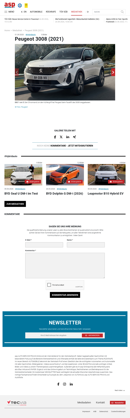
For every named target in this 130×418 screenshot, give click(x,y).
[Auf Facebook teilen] (55, 137)
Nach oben (119, 390)
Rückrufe (51, 12)
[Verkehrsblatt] (25, 5)
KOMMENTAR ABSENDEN (65, 295)
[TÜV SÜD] (19, 5)
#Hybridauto (31, 35)
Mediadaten (84, 402)
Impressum (86, 411)
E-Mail (27, 240)
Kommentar (30, 251)
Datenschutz (103, 411)
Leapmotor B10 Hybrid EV (106, 193)
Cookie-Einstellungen (118, 411)
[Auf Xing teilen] (74, 137)
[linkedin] (71, 384)
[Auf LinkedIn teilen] (67, 137)
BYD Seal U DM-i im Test (21, 193)
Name (69, 240)
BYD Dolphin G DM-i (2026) (64, 193)
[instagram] (64, 384)
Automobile (36, 12)
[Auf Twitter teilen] (61, 137)
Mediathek (76, 12)
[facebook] (58, 384)
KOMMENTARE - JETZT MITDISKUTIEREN (65, 145)
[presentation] (17, 72)
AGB (94, 411)
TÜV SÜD (63, 12)
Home (7, 30)
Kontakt (100, 402)
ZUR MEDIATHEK (15, 204)
